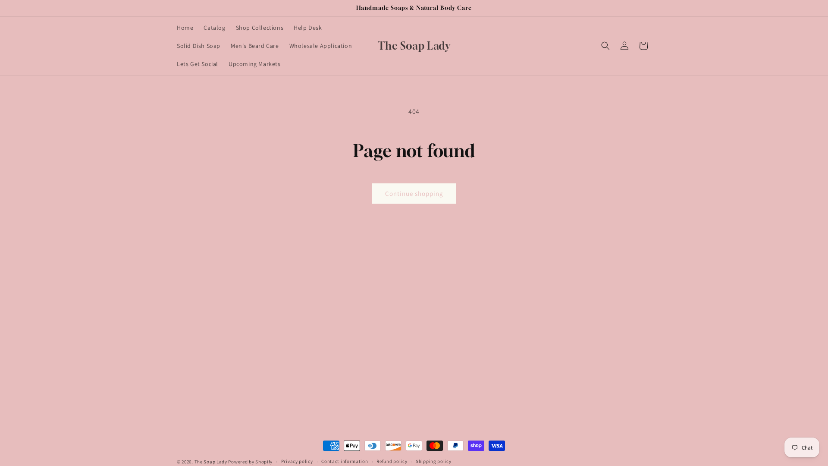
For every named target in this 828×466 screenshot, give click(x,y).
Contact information (344, 461)
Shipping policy (434, 461)
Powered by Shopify (250, 462)
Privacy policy (297, 461)
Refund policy (391, 461)
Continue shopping (414, 193)
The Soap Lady (210, 462)
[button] (605, 45)
